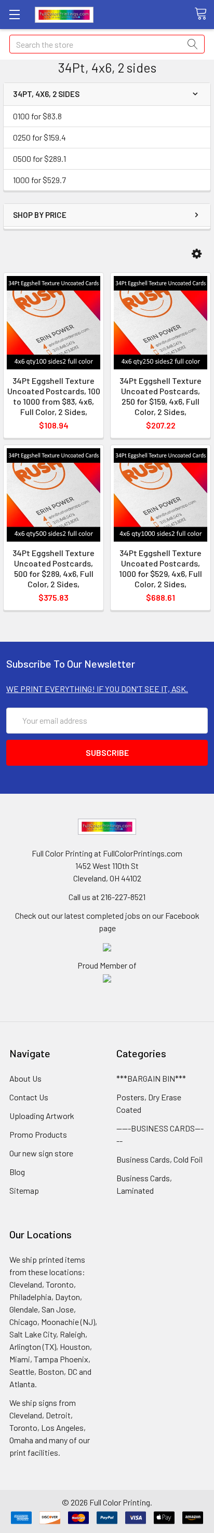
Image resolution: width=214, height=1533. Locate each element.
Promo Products (38, 1134)
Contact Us (28, 1097)
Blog (17, 1172)
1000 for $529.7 (39, 180)
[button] (196, 254)
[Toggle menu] (14, 14)
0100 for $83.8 (37, 116)
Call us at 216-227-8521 (107, 897)
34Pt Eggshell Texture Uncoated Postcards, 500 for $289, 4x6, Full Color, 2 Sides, (53, 568)
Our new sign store (41, 1153)
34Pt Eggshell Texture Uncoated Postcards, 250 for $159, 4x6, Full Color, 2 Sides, (160, 396)
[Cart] (204, 14)
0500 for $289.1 (39, 158)
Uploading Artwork (41, 1116)
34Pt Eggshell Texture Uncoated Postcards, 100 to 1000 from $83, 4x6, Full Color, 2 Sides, (53, 396)
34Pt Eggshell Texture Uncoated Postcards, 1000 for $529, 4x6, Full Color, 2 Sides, (160, 568)
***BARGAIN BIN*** (151, 1078)
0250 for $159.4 (39, 137)
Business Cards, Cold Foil (159, 1159)
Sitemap (24, 1190)
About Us (25, 1078)
